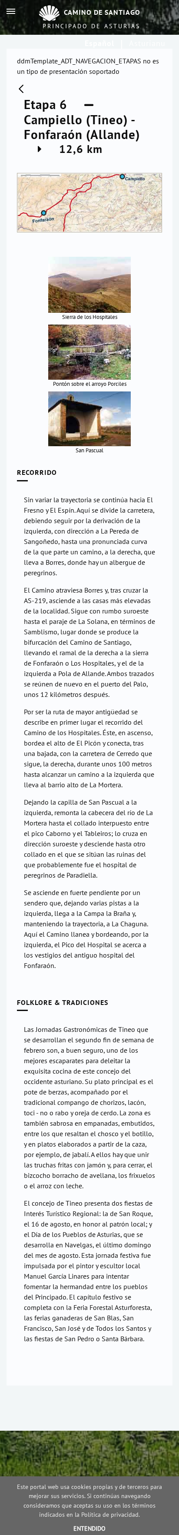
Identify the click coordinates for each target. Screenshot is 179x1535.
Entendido (89, 1528)
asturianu (147, 43)
